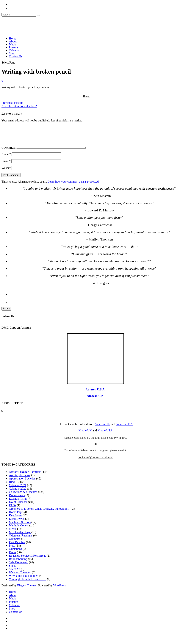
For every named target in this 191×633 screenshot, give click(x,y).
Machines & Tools (20, 522)
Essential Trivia (18, 498)
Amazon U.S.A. (95, 389)
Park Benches (17, 542)
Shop (12, 53)
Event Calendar (18, 502)
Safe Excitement (18, 562)
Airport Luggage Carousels (25, 471)
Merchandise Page (20, 532)
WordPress (59, 585)
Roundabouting (18, 559)
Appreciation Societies (22, 478)
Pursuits (13, 47)
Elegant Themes (26, 585)
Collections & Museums (23, 491)
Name (6, 154)
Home (12, 38)
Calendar (14, 50)
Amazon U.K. (95, 395)
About (12, 41)
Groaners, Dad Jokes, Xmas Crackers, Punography (39, 508)
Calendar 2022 (17, 488)
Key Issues (15, 515)
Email (6, 161)
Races (12, 552)
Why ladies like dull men (23, 575)
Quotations (15, 548)
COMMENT (9, 147)
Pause (6, 308)
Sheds (12, 565)
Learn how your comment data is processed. (73, 181)
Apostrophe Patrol (19, 475)
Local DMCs (16, 518)
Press (12, 545)
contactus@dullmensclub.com (95, 457)
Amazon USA (124, 424)
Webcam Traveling (20, 572)
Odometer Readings (20, 535)
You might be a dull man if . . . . (27, 579)
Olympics (14, 538)
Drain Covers (17, 495)
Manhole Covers (19, 525)
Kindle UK (85, 430)
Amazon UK (102, 424)
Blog (12, 481)
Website (6, 168)
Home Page (16, 512)
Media (12, 44)
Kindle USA (105, 430)
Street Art (14, 569)
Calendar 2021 (17, 485)
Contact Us (15, 56)
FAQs (12, 505)
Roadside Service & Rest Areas (27, 555)
